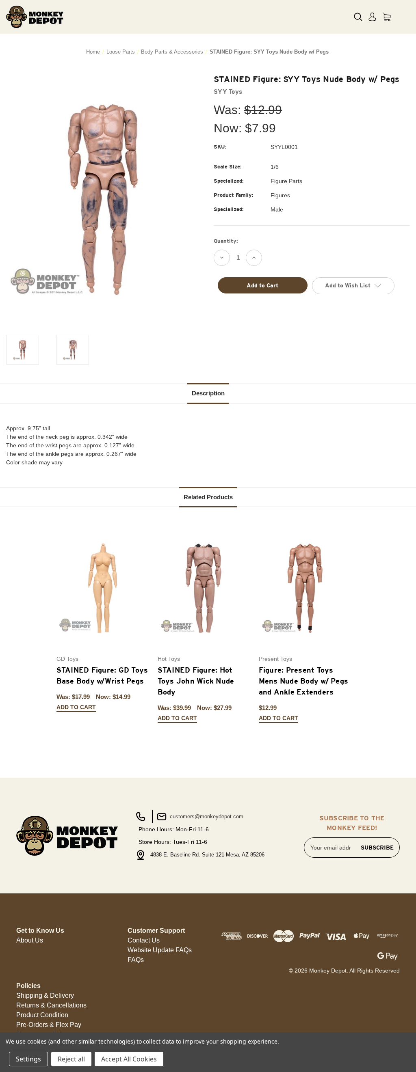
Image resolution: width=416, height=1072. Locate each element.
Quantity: (226, 241)
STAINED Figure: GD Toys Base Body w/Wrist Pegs (102, 675)
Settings (28, 1059)
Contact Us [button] (144, 940)
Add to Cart (76, 707)
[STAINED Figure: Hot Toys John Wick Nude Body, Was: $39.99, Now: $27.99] (204, 588)
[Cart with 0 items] (386, 17)
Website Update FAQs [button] (160, 950)
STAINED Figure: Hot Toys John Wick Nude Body (196, 681)
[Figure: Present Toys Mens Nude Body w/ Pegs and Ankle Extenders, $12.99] (305, 588)
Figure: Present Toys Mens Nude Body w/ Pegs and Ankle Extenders (304, 681)
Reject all (71, 1059)
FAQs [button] (136, 959)
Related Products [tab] (208, 497)
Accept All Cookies (129, 1059)
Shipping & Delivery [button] (45, 995)
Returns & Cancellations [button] (51, 1005)
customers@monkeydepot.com (205, 816)
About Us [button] (29, 940)
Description (208, 393)
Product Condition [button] (42, 1015)
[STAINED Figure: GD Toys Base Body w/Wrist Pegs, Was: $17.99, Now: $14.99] (103, 588)
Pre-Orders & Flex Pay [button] (48, 1024)
